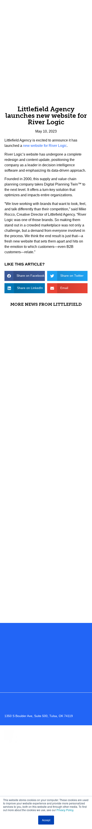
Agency (46, 752)
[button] (24, 276)
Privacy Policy (64, 810)
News (46, 794)
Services (46, 773)
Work (46, 763)
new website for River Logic (45, 146)
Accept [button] (46, 820)
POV (46, 783)
